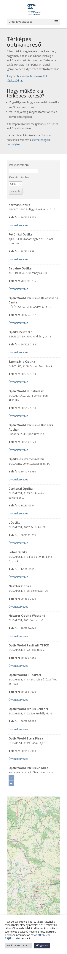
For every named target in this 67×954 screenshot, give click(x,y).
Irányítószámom (19, 165)
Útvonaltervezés (18, 225)
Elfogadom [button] (42, 945)
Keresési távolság (19, 177)
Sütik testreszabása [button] (18, 945)
